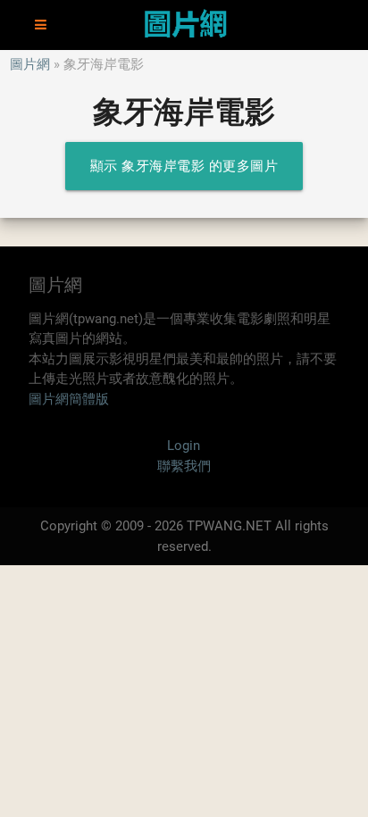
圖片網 (30, 64)
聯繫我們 (184, 466)
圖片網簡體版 (69, 399)
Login (183, 446)
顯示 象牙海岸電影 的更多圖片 (184, 166)
